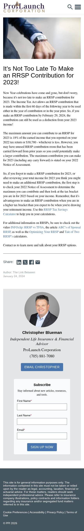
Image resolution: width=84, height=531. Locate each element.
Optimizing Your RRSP (44, 232)
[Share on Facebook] (31, 262)
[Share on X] (25, 262)
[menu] (78, 7)
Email (21, 429)
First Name (24, 400)
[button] (42, 367)
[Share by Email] (37, 262)
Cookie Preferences (15, 512)
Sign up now (42, 447)
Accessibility (37, 512)
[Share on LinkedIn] (19, 262)
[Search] (70, 7)
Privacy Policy (55, 512)
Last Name (24, 415)
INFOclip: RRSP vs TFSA (27, 227)
